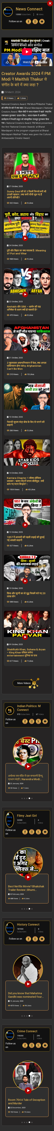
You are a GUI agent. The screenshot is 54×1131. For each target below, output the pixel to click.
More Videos (24, 683)
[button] (22, 798)
